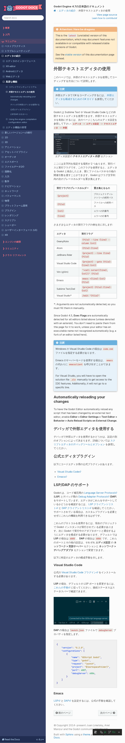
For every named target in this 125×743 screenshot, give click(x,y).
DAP (66, 700)
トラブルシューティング (17, 51)
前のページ (64, 712)
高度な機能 (11, 81)
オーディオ (10, 157)
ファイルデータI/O (14, 166)
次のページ (106, 712)
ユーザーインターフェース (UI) (21, 230)
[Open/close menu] (3, 46)
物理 (7, 200)
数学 (7, 181)
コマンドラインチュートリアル (23, 87)
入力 (7, 176)
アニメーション (13, 147)
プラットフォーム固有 (16, 205)
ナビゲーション (13, 186)
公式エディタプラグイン (20, 109)
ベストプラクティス (15, 46)
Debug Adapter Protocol (92, 496)
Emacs (61, 476)
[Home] (55, 10)
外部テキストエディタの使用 (22, 92)
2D (6, 137)
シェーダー (10, 225)
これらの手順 (61, 587)
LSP (56, 700)
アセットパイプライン (16, 152)
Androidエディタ (14, 71)
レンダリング (11, 215)
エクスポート (11, 161)
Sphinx (69, 734)
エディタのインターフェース (21, 61)
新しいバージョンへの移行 (18, 132)
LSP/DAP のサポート (19, 114)
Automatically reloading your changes (23, 98)
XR (6, 235)
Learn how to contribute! (104, 18)
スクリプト (10, 220)
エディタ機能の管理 (16, 127)
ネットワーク (11, 191)
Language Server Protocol (99, 492)
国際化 (8, 171)
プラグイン (10, 210)
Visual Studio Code (68, 471)
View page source (107, 14)
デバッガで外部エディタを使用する (25, 104)
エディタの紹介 (13, 56)
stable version (73, 54)
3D (6, 142)
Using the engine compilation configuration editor (22, 120)
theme (86, 734)
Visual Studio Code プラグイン (79, 572)
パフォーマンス (13, 195)
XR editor (11, 66)
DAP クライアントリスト (75, 508)
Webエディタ (13, 76)
